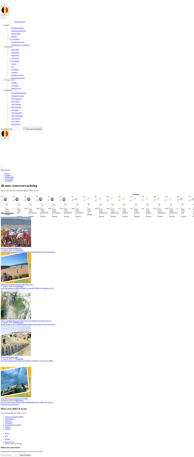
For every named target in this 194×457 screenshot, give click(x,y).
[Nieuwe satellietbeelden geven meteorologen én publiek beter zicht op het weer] (16, 319)
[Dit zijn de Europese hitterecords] (16, 246)
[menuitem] (99, 35)
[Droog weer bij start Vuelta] (16, 355)
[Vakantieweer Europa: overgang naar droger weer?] (16, 283)
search (3, 129)
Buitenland (19, 250)
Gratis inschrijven (25, 455)
